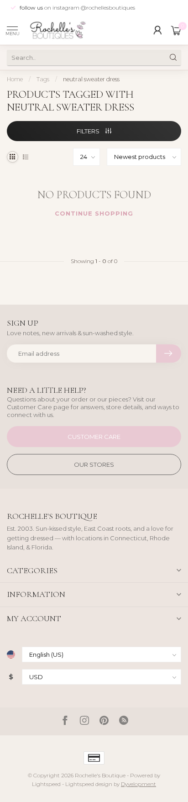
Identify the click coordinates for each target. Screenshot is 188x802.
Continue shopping (94, 213)
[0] (176, 30)
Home (15, 79)
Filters (89, 131)
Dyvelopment (138, 784)
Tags (43, 79)
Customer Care (94, 436)
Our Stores (94, 464)
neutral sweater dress (91, 79)
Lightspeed (46, 784)
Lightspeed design (88, 784)
